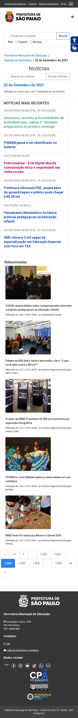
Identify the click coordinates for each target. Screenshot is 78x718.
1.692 (58, 563)
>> (70, 563)
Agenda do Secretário (18, 60)
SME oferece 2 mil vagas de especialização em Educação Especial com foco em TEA (32, 242)
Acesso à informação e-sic (15, 4)
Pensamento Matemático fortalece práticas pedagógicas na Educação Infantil (30, 217)
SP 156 (63, 4)
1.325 (22, 563)
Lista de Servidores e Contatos (23, 650)
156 (8, 643)
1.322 (43, 554)
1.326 (36, 563)
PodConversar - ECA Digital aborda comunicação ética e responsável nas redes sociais (32, 167)
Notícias (37, 42)
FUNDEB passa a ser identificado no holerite (30, 145)
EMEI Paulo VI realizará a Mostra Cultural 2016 (33, 535)
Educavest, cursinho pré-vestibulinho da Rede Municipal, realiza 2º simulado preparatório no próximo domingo (34, 122)
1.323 (57, 554)
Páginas (22, 42)
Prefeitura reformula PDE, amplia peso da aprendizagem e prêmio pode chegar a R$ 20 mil (34, 192)
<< (14, 554)
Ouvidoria (32, 4)
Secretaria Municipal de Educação (25, 55)
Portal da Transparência (49, 4)
